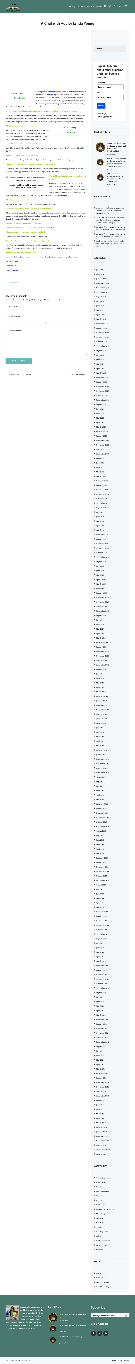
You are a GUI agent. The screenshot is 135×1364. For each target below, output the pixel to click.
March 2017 (100, 746)
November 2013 (102, 925)
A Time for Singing (77, 374)
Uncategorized (102, 1232)
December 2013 (102, 921)
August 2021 (101, 508)
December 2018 (102, 651)
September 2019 (102, 611)
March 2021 (100, 530)
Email (100, 92)
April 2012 (100, 1010)
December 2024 (102, 333)
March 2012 (100, 1015)
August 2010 (101, 1100)
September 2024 (102, 346)
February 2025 (102, 324)
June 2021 (100, 517)
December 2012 (102, 975)
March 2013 (100, 961)
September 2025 (102, 292)
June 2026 (100, 274)
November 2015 (102, 817)
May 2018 (100, 683)
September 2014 (102, 880)
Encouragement (102, 1191)
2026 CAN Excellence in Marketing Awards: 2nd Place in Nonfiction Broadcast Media (109, 210)
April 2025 (100, 315)
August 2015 (101, 831)
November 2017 (102, 710)
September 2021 (102, 503)
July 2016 (99, 782)
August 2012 (101, 993)
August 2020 (101, 562)
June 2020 (100, 570)
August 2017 (101, 723)
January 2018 (101, 701)
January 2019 (101, 647)
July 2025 (100, 301)
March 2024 (101, 373)
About (114, 1360)
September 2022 (102, 454)
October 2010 (101, 1091)
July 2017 (99, 728)
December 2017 (102, 705)
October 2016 (101, 768)
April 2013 (100, 957)
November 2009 (102, 1141)
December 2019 (102, 597)
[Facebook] (114, 6)
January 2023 (101, 436)
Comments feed (102, 1282)
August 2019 (101, 615)
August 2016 (101, 777)
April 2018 (100, 687)
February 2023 (102, 431)
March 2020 (101, 584)
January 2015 (101, 862)
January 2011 (101, 1078)
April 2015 (100, 849)
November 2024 (102, 337)
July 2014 (99, 889)
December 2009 (102, 1136)
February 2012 (102, 1019)
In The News (101, 1205)
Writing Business (103, 1241)
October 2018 (101, 660)
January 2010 (101, 1132)
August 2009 (101, 1154)
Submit (101, 105)
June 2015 (100, 840)
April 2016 (100, 795)
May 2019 (100, 629)
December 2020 (102, 544)
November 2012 (102, 979)
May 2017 (100, 737)
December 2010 (102, 1082)
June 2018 (100, 678)
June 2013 (100, 948)
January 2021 (101, 539)
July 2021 (99, 512)
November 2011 (102, 1033)
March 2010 (101, 1123)
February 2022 (102, 481)
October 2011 (101, 1037)
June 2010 (100, 1109)
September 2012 (102, 988)
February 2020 (102, 588)
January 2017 (101, 755)
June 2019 (100, 624)
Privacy (126, 1360)
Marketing (100, 1214)
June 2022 (100, 467)
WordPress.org (102, 1287)
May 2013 (100, 952)
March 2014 (101, 907)
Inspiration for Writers (105, 1209)
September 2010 (102, 1096)
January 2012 (101, 1024)
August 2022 (101, 458)
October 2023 (101, 395)
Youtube (99, 1250)
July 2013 (99, 943)
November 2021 (102, 494)
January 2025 (101, 328)
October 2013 (101, 930)
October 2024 (101, 342)
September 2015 (102, 826)
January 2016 (101, 808)
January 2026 (101, 279)
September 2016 (102, 773)
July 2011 (99, 1051)
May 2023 (100, 418)
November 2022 (102, 445)
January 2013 (101, 970)
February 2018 (102, 696)
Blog (120, 1360)
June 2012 (100, 1001)
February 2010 (102, 1127)
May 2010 (100, 1114)
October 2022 (101, 449)
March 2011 (100, 1069)
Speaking (99, 1227)
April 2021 (100, 526)
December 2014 (102, 867)
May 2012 (100, 1006)
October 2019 (101, 606)
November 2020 (102, 548)
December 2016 (102, 759)
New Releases (101, 1223)
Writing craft (101, 1245)
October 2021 (101, 499)
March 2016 (101, 799)
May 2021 (100, 521)
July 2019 (99, 620)
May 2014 (100, 898)
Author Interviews (12, 282)
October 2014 (101, 876)
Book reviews (101, 1182)
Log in (98, 1273)
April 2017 (100, 741)
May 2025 (100, 310)
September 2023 (102, 400)
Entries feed (101, 1278)
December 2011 (102, 1028)
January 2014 (101, 916)
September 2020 (103, 557)
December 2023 (102, 386)
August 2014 (101, 885)
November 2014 (102, 871)
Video (98, 1236)
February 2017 (102, 750)
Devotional (100, 1187)
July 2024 (100, 355)
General (99, 1196)
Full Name (101, 82)
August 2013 (101, 939)
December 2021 (102, 490)
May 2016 (100, 790)
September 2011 (102, 1042)
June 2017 (100, 732)
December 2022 (102, 440)
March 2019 (101, 638)
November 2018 (102, 656)
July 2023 (100, 409)
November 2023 (102, 391)
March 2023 (101, 427)
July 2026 (100, 270)
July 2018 (99, 674)
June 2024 (100, 359)
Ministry (99, 1218)
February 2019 (102, 642)
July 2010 (100, 1105)
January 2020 (101, 593)
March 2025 (101, 319)
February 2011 (101, 1073)
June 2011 (100, 1055)
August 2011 (101, 1046)
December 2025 (102, 283)
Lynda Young (51, 94)
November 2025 (102, 288)
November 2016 (102, 764)
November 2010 (102, 1087)
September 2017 (102, 719)
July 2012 (99, 997)
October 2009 (101, 1145)
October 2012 (101, 984)
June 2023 (100, 413)
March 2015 (100, 853)
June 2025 (100, 306)
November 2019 (102, 602)
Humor (99, 1200)
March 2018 (101, 692)
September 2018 (102, 665)
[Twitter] (109, 6)
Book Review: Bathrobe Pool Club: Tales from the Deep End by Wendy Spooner (109, 243)
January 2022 (101, 485)
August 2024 (101, 351)
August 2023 (101, 404)
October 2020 (101, 553)
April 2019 (100, 633)
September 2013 (102, 934)
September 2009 (103, 1150)
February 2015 (102, 858)
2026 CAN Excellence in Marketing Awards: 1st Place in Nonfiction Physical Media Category (109, 220)
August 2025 (101, 297)
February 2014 (102, 912)
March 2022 (101, 476)
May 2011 (99, 1060)
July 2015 (99, 835)
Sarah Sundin (52, 91)
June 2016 (100, 786)
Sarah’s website (12, 270)
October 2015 (101, 822)
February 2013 (102, 966)
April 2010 (100, 1118)
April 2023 (100, 422)
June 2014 (100, 894)
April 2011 (100, 1064)
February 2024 (102, 377)
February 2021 (102, 535)
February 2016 (102, 804)
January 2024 (101, 382)
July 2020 (100, 566)
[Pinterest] (105, 6)
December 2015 (102, 813)
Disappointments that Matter (19, 374)
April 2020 (100, 579)
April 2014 (100, 903)
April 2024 (100, 368)
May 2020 (100, 575)
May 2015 (100, 844)
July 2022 (100, 463)
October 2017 (101, 714)
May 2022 (100, 472)
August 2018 (101, 669)
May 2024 (100, 364)
